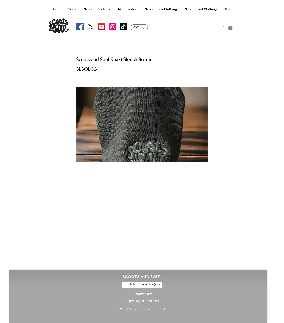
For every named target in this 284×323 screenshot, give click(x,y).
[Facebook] (80, 26)
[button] (228, 28)
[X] (91, 26)
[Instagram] (112, 26)
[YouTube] (101, 26)
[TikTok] (123, 26)
